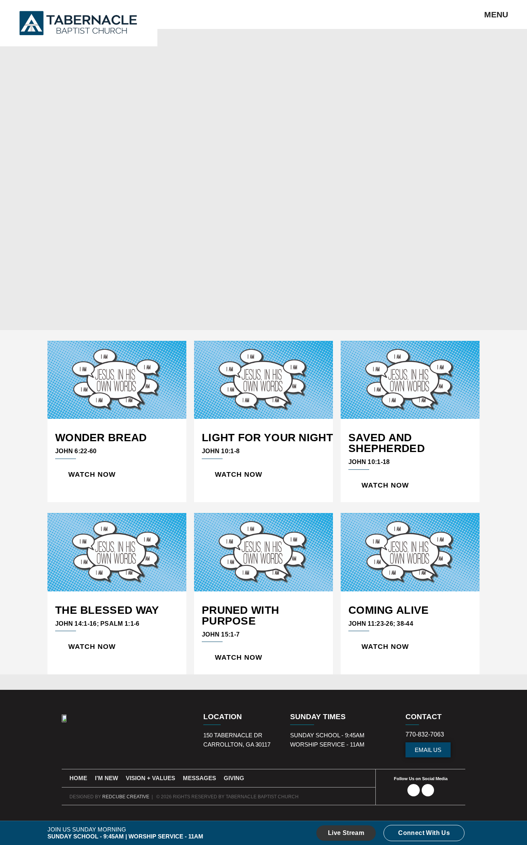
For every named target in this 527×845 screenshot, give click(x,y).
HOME (78, 778)
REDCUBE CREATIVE (125, 796)
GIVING (234, 778)
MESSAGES (199, 778)
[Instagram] (428, 790)
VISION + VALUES (150, 778)
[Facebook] (413, 790)
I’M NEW (106, 778)
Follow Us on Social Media (421, 778)
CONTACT (423, 717)
